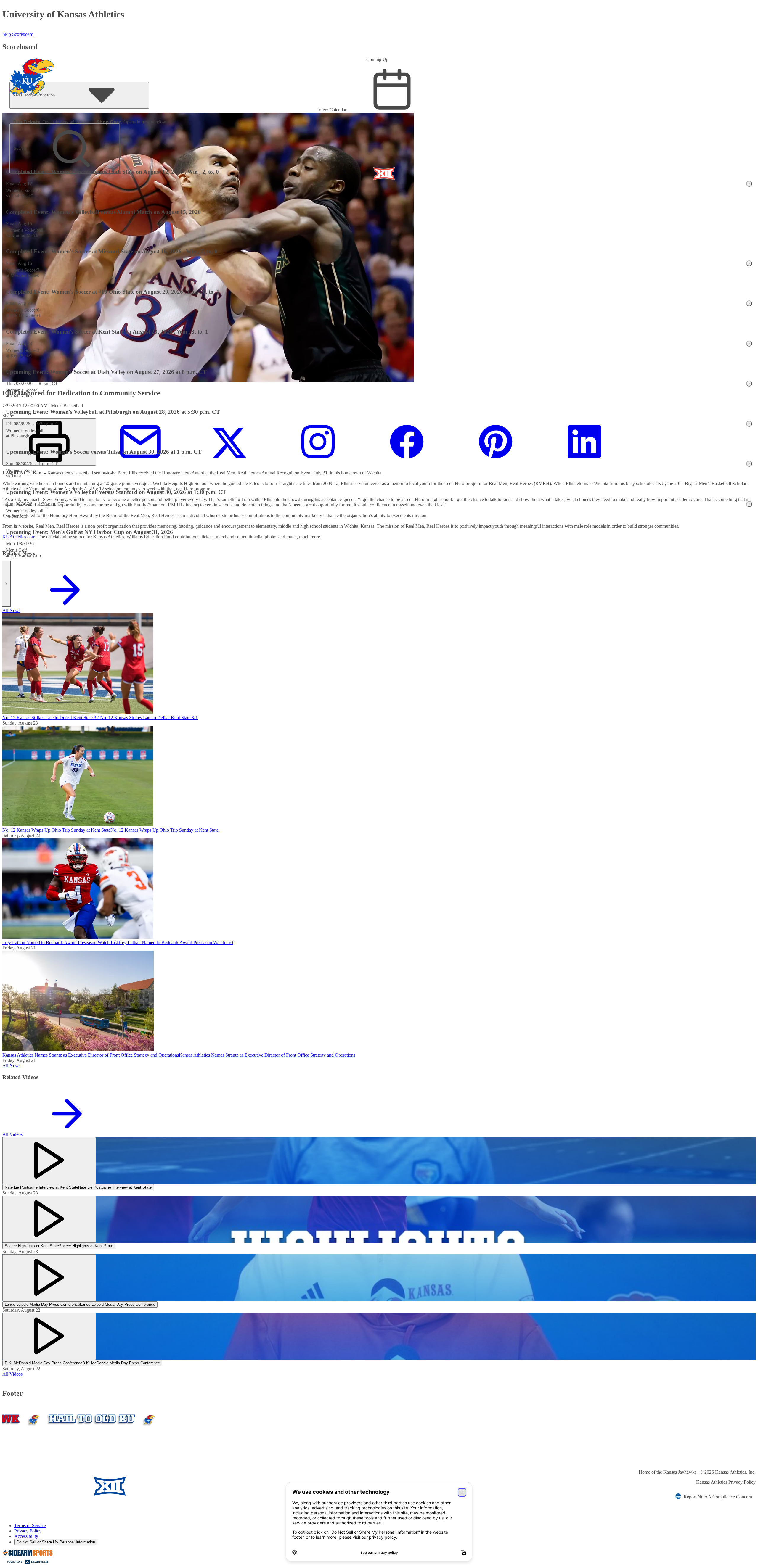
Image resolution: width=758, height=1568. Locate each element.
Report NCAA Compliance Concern (718, 1496)
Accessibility (26, 1536)
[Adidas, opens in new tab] (162, 1487)
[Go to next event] (6, 584)
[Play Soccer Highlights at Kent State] (49, 1219)
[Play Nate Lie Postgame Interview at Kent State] (49, 1160)
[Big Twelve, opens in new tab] (110, 1487)
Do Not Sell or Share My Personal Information (56, 1542)
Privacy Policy (27, 1530)
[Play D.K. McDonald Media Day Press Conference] (49, 1336)
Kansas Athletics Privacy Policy (726, 1482)
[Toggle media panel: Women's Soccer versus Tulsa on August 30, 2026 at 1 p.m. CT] (749, 464)
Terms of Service (30, 1525)
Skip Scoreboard (17, 34)
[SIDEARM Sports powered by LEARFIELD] (27, 1562)
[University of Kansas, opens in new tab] (37, 1487)
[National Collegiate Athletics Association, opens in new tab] (207, 1487)
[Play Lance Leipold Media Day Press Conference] (49, 1277)
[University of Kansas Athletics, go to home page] (32, 68)
